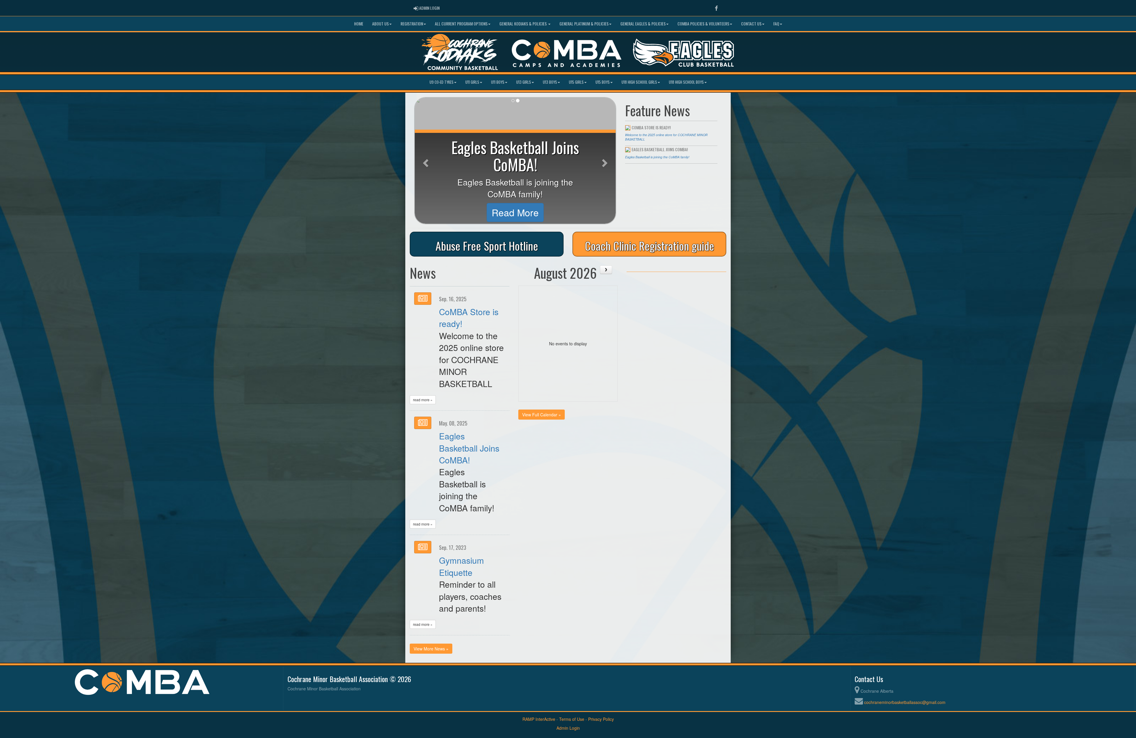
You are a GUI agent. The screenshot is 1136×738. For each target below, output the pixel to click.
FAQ (776, 23)
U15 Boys (603, 82)
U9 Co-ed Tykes (442, 82)
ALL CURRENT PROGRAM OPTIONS (461, 23)
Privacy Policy (601, 719)
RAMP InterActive (538, 719)
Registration (412, 23)
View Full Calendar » (541, 415)
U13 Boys (550, 82)
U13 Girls (523, 82)
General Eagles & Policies (643, 23)
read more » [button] (423, 399)
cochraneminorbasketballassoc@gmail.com (904, 702)
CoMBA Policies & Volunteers (703, 23)
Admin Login (568, 728)
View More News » (431, 649)
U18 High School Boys (686, 82)
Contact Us (751, 23)
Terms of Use (571, 719)
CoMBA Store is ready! (468, 317)
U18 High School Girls (639, 82)
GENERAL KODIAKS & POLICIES (523, 23)
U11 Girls (472, 82)
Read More (515, 212)
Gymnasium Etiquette (461, 566)
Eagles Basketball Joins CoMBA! (469, 448)
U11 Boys (497, 82)
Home (358, 23)
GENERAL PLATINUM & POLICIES (584, 23)
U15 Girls (576, 82)
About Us (380, 23)
